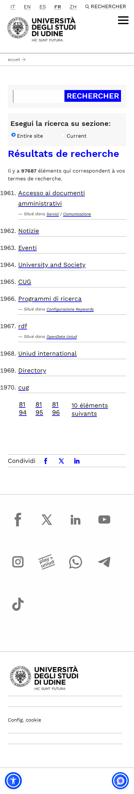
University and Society (52, 264)
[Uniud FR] (41, 28)
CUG (24, 281)
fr (57, 7)
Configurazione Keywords (70, 309)
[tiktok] (18, 610)
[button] (13, 780)
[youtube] (104, 526)
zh (73, 7)
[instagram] (18, 568)
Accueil (14, 59)
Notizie (28, 231)
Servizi (53, 214)
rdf (22, 326)
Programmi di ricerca (50, 298)
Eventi (27, 248)
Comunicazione (77, 214)
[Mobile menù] (123, 20)
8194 (23, 408)
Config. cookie (24, 720)
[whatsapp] (75, 568)
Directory (32, 370)
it (12, 7)
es (42, 7)
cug (23, 387)
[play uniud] (47, 568)
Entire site (30, 136)
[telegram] (104, 568)
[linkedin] (75, 526)
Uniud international (47, 353)
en (27, 7)
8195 (39, 408)
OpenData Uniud (62, 336)
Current (77, 136)
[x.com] (47, 526)
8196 (56, 408)
